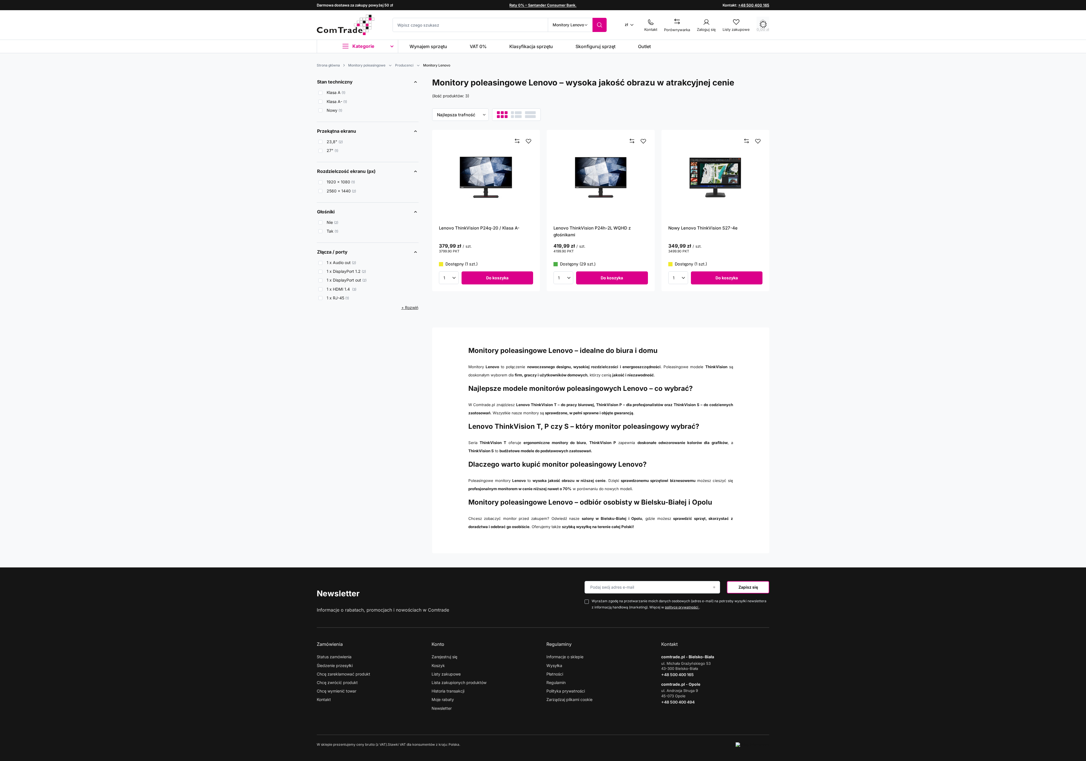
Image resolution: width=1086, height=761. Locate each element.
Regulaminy (559, 644)
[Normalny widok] (502, 114)
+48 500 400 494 (678, 702)
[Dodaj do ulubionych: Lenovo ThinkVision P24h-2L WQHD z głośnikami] (643, 141)
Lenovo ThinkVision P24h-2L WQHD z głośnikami (592, 231)
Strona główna (328, 65)
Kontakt (324, 699)
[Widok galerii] (530, 114)
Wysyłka (554, 665)
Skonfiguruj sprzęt (595, 46)
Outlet (644, 46)
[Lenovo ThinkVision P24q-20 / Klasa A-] (486, 177)
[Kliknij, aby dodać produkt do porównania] (517, 141)
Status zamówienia (334, 656)
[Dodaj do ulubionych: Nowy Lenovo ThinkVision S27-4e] (758, 141)
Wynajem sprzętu (428, 46)
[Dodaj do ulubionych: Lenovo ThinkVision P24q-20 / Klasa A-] (528, 141)
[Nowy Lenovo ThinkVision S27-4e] (715, 177)
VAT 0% (478, 46)
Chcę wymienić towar (336, 691)
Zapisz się (748, 587)
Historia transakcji (448, 691)
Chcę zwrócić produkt (337, 682)
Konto (438, 644)
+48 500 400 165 (753, 5)
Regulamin (556, 682)
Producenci (404, 65)
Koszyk (438, 665)
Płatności (554, 674)
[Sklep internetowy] (752, 744)
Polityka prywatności (565, 691)
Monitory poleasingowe (366, 65)
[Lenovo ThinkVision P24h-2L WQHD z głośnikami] (601, 177)
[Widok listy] (516, 114)
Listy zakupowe (446, 674)
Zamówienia (330, 644)
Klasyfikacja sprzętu (531, 46)
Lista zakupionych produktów (459, 682)
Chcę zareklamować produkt (343, 674)
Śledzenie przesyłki (335, 665)
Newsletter (338, 593)
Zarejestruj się (444, 656)
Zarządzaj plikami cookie (569, 699)
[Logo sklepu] (345, 25)
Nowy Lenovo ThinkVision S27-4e (703, 228)
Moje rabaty (443, 699)
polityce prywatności (682, 607)
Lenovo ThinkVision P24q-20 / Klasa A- (479, 228)
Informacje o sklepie (564, 656)
